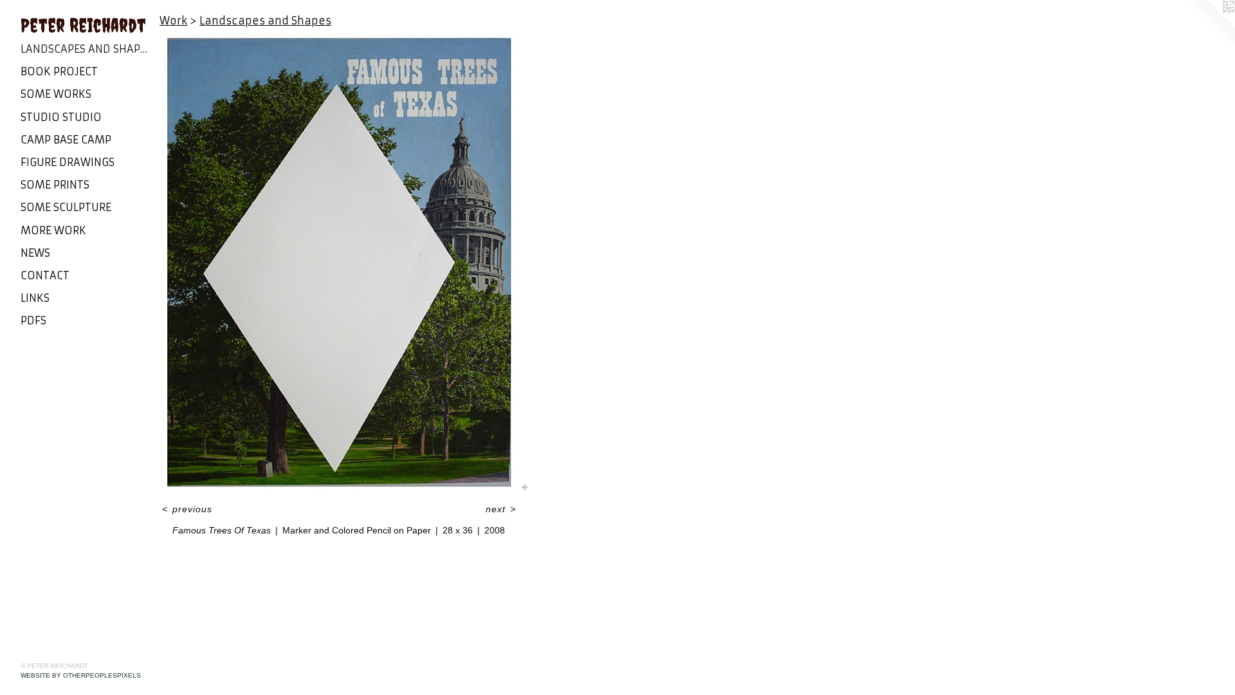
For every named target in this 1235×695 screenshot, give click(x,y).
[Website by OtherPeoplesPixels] (1209, 25)
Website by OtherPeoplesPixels (81, 675)
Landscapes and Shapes (85, 48)
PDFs (33, 320)
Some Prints (55, 184)
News (35, 252)
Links (35, 298)
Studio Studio (61, 117)
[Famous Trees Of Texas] (339, 262)
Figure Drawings (67, 162)
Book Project (59, 71)
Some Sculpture (66, 207)
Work (173, 20)
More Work (53, 230)
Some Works (56, 94)
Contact (45, 275)
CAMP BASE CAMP (66, 139)
